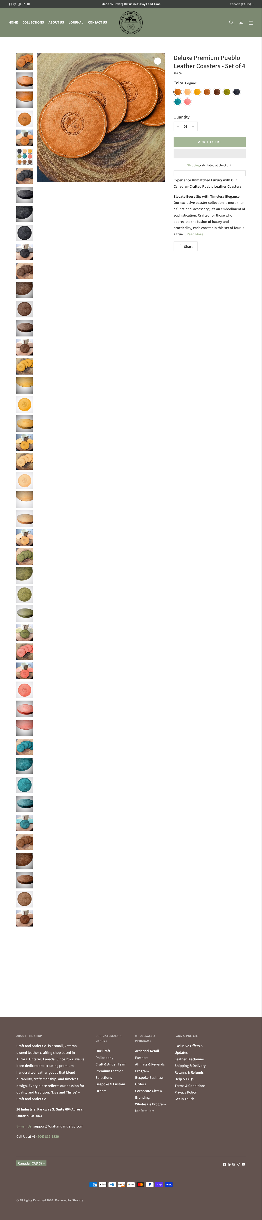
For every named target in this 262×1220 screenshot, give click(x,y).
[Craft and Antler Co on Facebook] (10, 4)
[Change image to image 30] (24, 613)
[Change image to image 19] (24, 404)
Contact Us (97, 22)
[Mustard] (197, 92)
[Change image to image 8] (24, 195)
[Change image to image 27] (24, 556)
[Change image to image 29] (24, 594)
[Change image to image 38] (24, 766)
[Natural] (187, 92)
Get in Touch (184, 1098)
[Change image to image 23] (24, 480)
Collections (33, 22)
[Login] (241, 22)
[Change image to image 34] (24, 690)
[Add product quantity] (178, 126)
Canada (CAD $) (240, 4)
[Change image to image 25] (24, 518)
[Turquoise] (178, 102)
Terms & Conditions (190, 1085)
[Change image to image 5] (24, 138)
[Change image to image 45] (24, 899)
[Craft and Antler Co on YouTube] (28, 4)
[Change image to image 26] (24, 537)
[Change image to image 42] (24, 842)
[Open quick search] (231, 22)
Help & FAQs (184, 1079)
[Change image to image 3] (24, 99)
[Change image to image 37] (24, 747)
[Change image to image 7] (24, 176)
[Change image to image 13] (24, 290)
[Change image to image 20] (24, 423)
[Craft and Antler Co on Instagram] (19, 4)
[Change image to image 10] (24, 233)
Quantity (182, 117)
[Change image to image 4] (24, 119)
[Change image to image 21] (24, 442)
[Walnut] (207, 92)
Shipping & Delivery (190, 1065)
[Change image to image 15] (24, 328)
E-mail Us (24, 1126)
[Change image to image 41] (24, 823)
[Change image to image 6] (24, 157)
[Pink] (187, 102)
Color (178, 83)
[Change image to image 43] (24, 861)
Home (13, 22)
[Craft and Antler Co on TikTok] (23, 4)
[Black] (237, 92)
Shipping (193, 165)
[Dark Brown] (217, 92)
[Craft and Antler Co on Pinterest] (14, 4)
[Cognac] (178, 92)
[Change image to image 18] (24, 385)
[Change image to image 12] (24, 271)
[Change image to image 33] (24, 670)
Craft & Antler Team (111, 1064)
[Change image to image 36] (24, 728)
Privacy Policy (186, 1092)
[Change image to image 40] (24, 804)
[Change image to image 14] (24, 309)
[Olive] (227, 92)
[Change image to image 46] (24, 918)
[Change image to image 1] (24, 61)
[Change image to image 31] (24, 632)
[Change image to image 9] (24, 214)
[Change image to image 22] (24, 461)
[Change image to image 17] (24, 366)
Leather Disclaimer (189, 1059)
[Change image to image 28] (24, 575)
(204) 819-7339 (47, 1136)
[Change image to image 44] (24, 880)
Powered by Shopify (69, 1200)
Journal (76, 22)
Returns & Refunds (189, 1072)
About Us (56, 22)
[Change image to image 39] (24, 785)
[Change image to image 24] (24, 499)
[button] (210, 153)
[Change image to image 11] (24, 252)
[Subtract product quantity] (193, 126)
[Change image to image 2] (24, 80)
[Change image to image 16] (24, 347)
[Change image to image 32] (24, 651)
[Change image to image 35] (24, 709)
